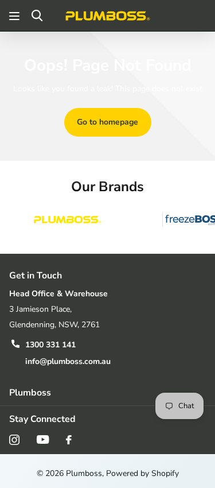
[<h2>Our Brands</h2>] (67, 219)
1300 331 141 (50, 344)
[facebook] (69, 439)
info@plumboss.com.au (68, 361)
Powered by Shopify (142, 473)
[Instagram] (14, 440)
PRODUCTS (15, 16)
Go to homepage (107, 122)
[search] (37, 16)
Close (107, 392)
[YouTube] (43, 439)
